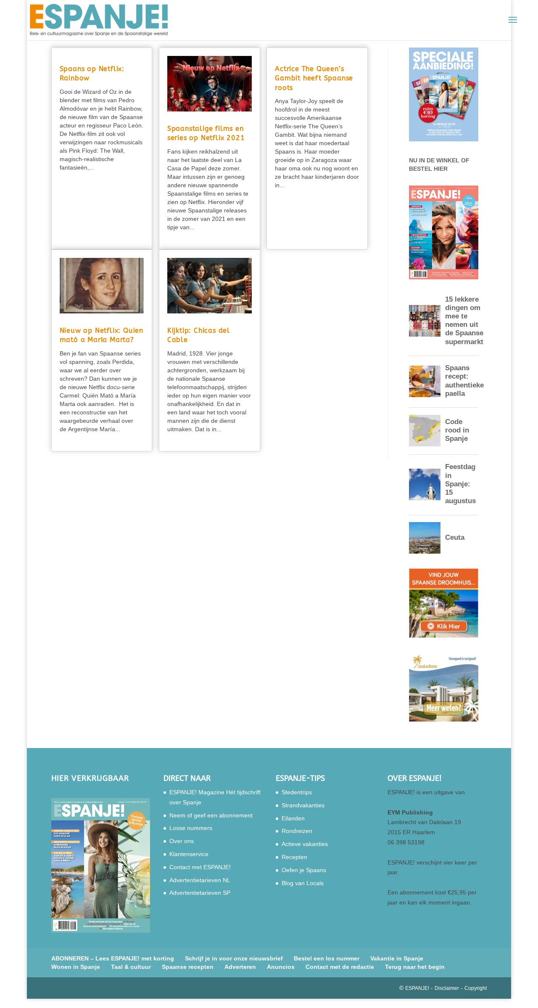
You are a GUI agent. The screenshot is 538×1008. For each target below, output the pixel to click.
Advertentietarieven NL (199, 880)
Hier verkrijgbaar (90, 778)
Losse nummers (190, 828)
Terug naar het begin (415, 966)
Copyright (475, 988)
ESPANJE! (417, 988)
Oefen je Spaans (304, 870)
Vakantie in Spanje (396, 958)
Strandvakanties (303, 805)
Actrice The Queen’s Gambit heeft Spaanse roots (314, 78)
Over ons (181, 841)
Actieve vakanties (305, 844)
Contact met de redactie (340, 966)
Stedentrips (297, 792)
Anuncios (281, 966)
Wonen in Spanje (75, 966)
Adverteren (240, 966)
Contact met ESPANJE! (200, 867)
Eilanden (293, 818)
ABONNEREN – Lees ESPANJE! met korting (112, 958)
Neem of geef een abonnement (211, 815)
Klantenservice (188, 854)
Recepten (294, 857)
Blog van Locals (303, 883)
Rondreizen (297, 831)
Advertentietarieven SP (199, 892)
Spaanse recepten (188, 966)
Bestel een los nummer (326, 958)
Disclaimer (447, 988)
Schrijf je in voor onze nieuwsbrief (234, 958)
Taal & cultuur (131, 966)
